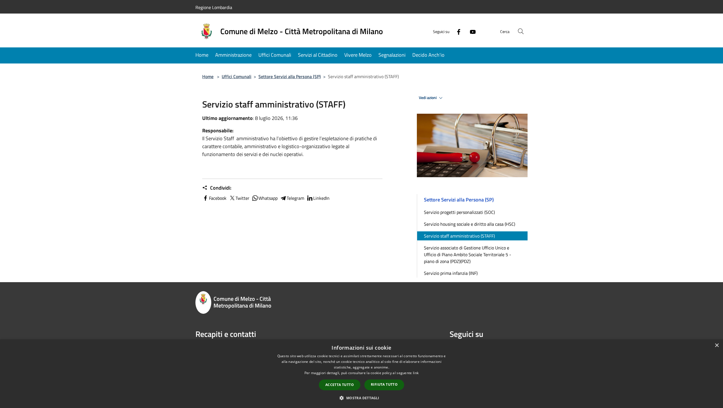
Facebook (218, 198)
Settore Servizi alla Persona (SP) (289, 76)
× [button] (717, 345)
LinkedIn (321, 198)
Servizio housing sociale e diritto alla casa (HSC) (469, 224)
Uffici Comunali (236, 76)
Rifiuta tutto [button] (384, 384)
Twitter (242, 198)
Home (208, 76)
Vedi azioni (428, 98)
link (416, 372)
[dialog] (361, 373)
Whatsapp (268, 198)
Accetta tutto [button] (339, 384)
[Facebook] (456, 31)
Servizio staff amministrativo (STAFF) (459, 235)
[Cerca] (521, 31)
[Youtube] (470, 31)
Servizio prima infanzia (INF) (451, 273)
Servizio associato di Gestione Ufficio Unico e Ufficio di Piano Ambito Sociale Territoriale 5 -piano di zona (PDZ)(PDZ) (467, 254)
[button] (361, 397)
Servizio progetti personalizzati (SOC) (459, 212)
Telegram (295, 198)
